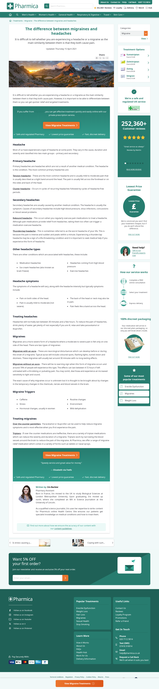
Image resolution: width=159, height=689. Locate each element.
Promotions (121, 617)
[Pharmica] (33, 599)
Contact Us (121, 608)
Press (107, 677)
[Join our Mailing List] (65, 578)
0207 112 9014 (144, 2)
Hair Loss (80, 614)
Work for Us (82, 655)
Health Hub (81, 652)
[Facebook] (96, 58)
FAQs (78, 649)
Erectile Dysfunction (85, 608)
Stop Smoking (82, 624)
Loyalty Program (123, 614)
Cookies (91, 677)
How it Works (82, 642)
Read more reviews (133, 169)
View (143, 38)
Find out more (134, 234)
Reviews (119, 611)
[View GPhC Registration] (134, 108)
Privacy (79, 677)
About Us (80, 646)
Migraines (39, 111)
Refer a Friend (122, 621)
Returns (100, 677)
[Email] (107, 58)
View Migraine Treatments (60, 125)
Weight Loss (82, 611)
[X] (100, 58)
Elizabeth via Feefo (62, 470)
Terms (56, 677)
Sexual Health (82, 621)
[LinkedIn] (103, 58)
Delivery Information (86, 658)
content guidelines (63, 528)
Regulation (69, 677)
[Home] (10, 20)
